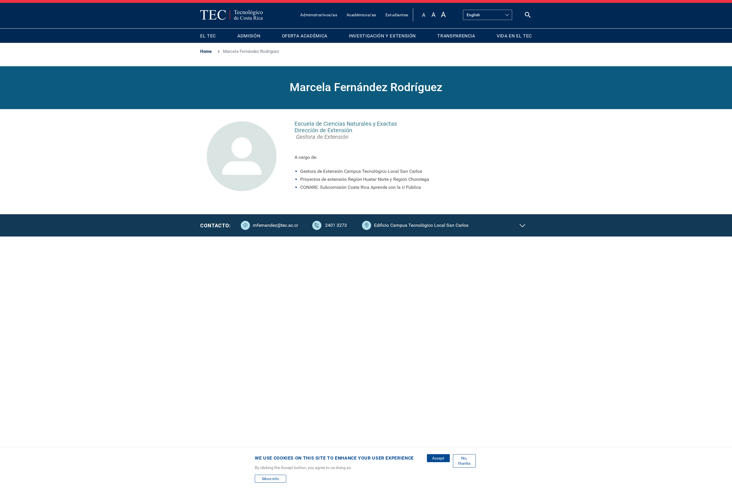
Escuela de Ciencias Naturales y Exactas (346, 123)
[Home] (231, 15)
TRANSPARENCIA (456, 36)
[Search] (528, 16)
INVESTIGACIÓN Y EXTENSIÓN (382, 36)
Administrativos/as (318, 15)
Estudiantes (396, 15)
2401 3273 (336, 225)
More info (270, 478)
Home (206, 51)
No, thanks (464, 461)
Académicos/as (361, 15)
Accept (438, 458)
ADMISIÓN (248, 36)
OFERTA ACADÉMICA (304, 36)
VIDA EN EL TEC (514, 36)
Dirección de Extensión (323, 130)
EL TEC (208, 36)
